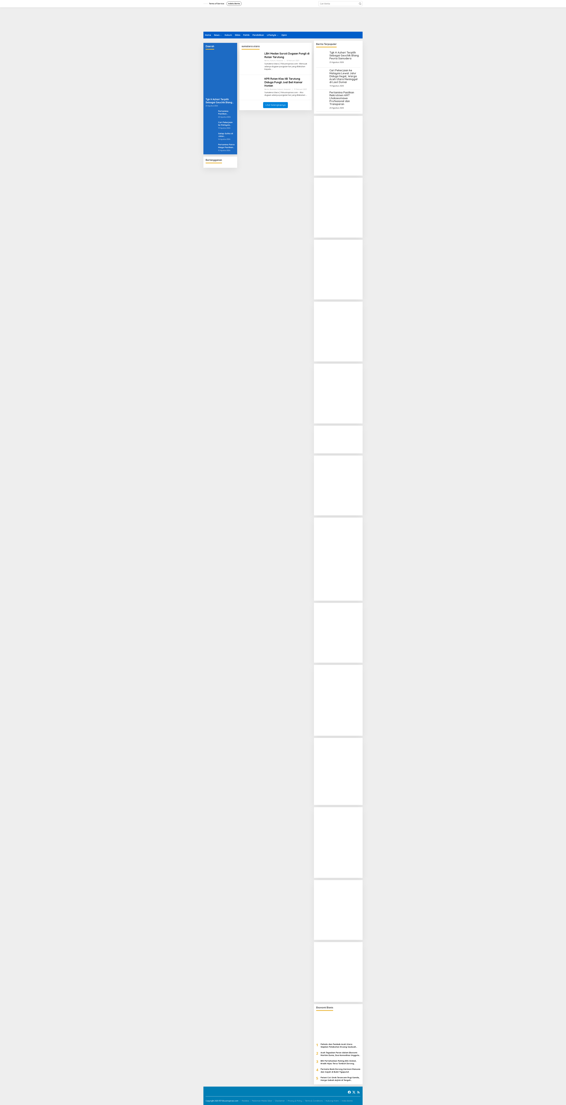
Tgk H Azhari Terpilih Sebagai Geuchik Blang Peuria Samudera (219, 101)
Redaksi (245, 1101)
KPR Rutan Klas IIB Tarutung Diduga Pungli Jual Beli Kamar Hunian (283, 82)
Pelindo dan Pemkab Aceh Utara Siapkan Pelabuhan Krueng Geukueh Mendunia (338, 1045)
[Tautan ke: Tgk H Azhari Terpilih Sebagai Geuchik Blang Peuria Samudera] (220, 74)
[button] (360, 3)
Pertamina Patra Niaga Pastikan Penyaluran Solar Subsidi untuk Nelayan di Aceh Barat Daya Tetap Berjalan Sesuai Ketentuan (226, 145)
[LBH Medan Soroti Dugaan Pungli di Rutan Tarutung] (272, 69)
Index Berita (347, 1101)
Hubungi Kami (332, 1101)
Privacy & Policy (295, 1101)
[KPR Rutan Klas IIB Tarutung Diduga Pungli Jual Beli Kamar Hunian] (306, 95)
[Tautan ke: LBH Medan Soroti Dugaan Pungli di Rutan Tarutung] (252, 62)
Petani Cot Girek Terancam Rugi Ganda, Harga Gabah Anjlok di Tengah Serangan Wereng (340, 1078)
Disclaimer (280, 1101)
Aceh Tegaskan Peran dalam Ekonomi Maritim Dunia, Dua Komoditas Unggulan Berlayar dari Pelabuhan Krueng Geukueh (340, 1054)
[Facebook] (349, 1092)
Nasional (279, 61)
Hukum (273, 61)
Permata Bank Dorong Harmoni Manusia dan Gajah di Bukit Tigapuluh (340, 1070)
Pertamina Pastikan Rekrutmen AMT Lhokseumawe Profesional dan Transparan (226, 112)
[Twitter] (354, 1092)
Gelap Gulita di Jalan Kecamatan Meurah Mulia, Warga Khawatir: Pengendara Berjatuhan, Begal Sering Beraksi (226, 134)
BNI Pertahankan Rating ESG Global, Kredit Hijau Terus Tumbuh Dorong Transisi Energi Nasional (338, 1062)
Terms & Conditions (314, 1101)
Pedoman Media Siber (262, 1101)
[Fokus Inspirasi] (218, 19)
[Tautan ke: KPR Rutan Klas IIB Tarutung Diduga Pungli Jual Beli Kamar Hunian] (252, 87)
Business (273, 89)
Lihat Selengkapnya (275, 105)
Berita (266, 61)
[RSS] (358, 1092)
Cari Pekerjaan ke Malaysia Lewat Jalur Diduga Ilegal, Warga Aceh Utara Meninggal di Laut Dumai (226, 123)
